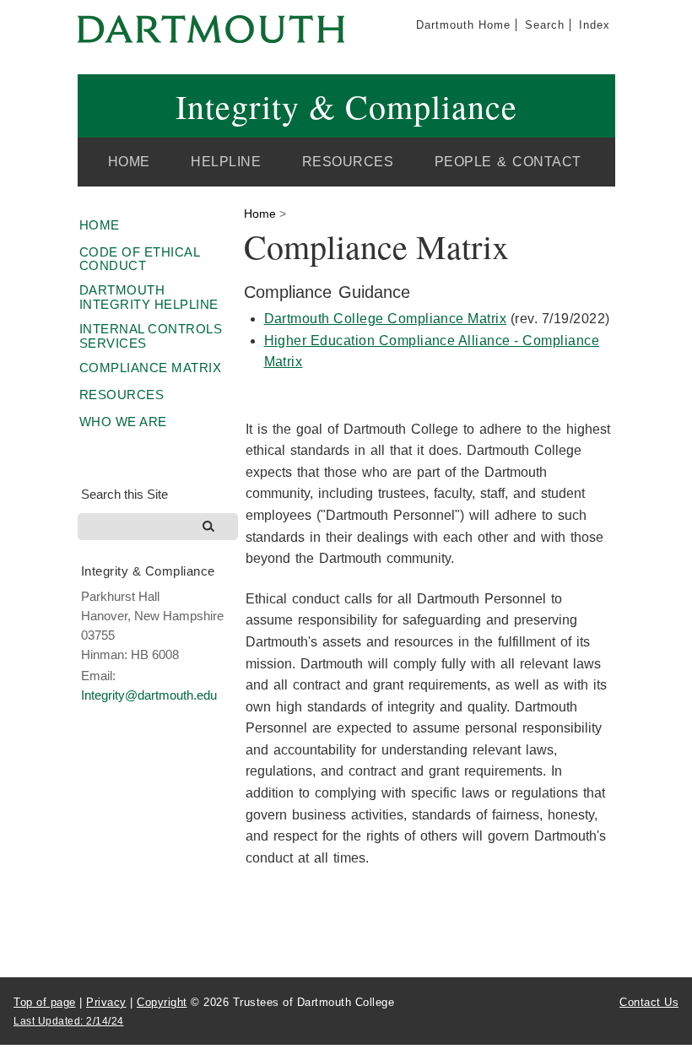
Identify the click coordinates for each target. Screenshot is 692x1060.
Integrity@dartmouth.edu (149, 695)
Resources (348, 161)
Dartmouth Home (463, 25)
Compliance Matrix (150, 367)
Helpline (226, 161)
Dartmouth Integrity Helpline (149, 297)
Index (594, 25)
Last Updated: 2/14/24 (69, 1021)
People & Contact (508, 161)
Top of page (45, 1002)
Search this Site (124, 494)
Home (129, 161)
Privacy (106, 1002)
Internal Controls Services (151, 336)
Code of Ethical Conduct (139, 259)
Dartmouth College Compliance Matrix (385, 318)
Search (545, 25)
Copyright (162, 1002)
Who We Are (123, 421)
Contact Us (648, 1002)
